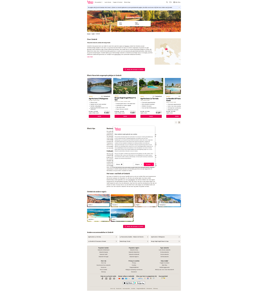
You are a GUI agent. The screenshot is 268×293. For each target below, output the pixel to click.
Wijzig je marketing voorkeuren (134, 269)
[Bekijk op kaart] (167, 51)
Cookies (134, 265)
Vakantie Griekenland (103, 250)
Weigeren (137, 164)
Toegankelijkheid (134, 267)
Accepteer (148, 164)
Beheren (118, 164)
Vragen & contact (164, 263)
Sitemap (103, 271)
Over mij (103, 263)
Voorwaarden (126, 288)
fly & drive (112, 153)
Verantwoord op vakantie (103, 265)
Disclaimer (134, 271)
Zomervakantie (164, 254)
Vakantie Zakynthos (134, 252)
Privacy (134, 263)
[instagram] (106, 279)
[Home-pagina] (90, 2)
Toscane (126, 46)
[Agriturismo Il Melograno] (99, 98)
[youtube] (114, 279)
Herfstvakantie (165, 256)
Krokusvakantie (164, 252)
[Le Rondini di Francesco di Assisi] (177, 98)
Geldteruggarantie (164, 267)
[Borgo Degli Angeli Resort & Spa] (125, 98)
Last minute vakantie (164, 250)
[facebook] (102, 279)
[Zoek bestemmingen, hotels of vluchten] (167, 2)
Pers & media (103, 269)
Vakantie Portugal (103, 256)
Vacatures (103, 267)
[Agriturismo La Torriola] (151, 98)
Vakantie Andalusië (134, 254)
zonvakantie (131, 179)
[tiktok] (110, 279)
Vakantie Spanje (103, 252)
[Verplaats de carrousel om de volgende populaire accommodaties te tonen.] (179, 122)
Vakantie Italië (103, 254)
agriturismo (117, 54)
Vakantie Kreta (134, 250)
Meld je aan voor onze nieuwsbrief (164, 269)
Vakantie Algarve (134, 256)
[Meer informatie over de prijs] (109, 112)
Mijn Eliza (164, 265)
